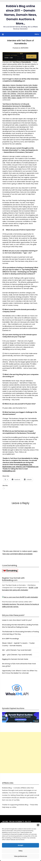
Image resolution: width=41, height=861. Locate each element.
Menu (37, 34)
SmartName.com (25, 465)
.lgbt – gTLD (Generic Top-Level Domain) (17, 655)
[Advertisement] (20, 752)
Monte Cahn (27, 85)
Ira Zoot (21, 91)
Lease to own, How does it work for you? (17, 620)
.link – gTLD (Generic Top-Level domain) (16, 650)
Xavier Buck (20, 87)
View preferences (20, 856)
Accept (20, 845)
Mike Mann (6, 85)
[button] (38, 825)
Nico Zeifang (11, 94)
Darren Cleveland (17, 85)
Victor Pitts (28, 91)
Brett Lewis (25, 96)
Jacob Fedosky (16, 96)
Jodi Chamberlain (31, 87)
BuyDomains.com (8, 467)
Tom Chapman (12, 91)
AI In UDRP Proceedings (10, 638)
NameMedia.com (8, 108)
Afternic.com (21, 467)
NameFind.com (32, 467)
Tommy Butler (18, 89)
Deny (20, 851)
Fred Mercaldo (7, 89)
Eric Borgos (6, 96)
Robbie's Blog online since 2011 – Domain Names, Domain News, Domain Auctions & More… (20, 14)
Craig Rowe (12, 87)
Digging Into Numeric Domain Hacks (15, 659)
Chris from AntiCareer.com (26, 94)
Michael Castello (29, 89)
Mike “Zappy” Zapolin (15, 98)
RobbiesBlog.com (8, 471)
